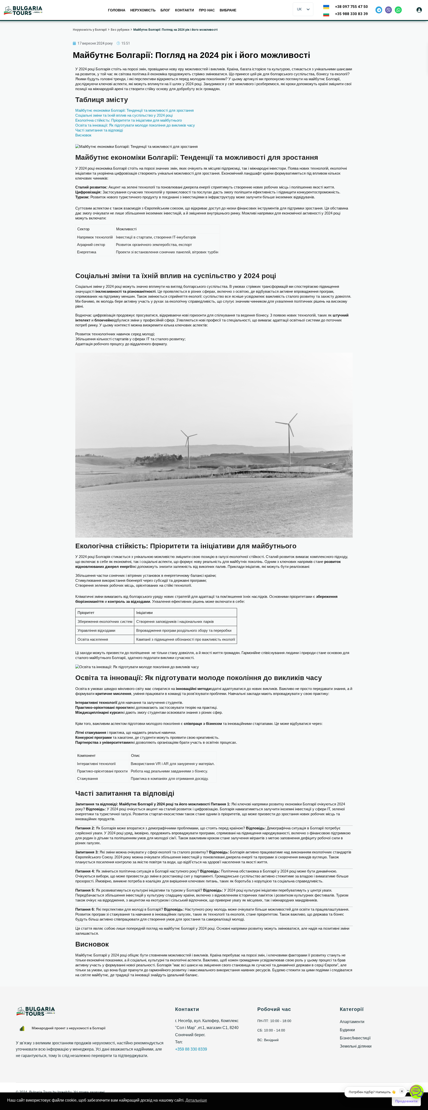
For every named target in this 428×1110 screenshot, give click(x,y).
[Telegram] (378, 9)
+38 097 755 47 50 (351, 6)
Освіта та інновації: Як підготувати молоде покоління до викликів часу (135, 125)
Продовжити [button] (406, 1101)
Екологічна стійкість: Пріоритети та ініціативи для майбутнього (128, 120)
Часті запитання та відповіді (99, 130)
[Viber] (388, 9)
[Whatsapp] (398, 9)
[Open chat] (417, 1092)
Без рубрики (120, 29)
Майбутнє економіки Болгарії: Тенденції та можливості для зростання (134, 110)
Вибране (228, 10)
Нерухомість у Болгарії (90, 29)
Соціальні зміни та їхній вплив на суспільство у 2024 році (124, 115)
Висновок (83, 135)
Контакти (184, 10)
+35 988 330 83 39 (351, 14)
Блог (165, 10)
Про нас (207, 10)
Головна (116, 10)
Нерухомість (143, 10)
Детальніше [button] (196, 1100)
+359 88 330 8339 (191, 1049)
